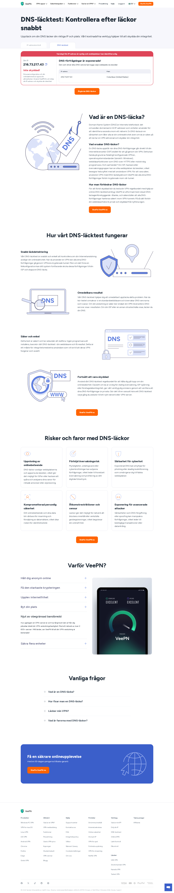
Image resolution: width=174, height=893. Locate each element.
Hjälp (113, 4)
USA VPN (114, 860)
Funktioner (72, 4)
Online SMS (115, 837)
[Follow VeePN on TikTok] (35, 883)
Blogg (45, 861)
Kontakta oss (71, 827)
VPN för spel (93, 842)
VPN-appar (40, 4)
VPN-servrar (47, 856)
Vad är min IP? (116, 823)
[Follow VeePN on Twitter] (28, 883)
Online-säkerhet (94, 832)
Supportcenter (71, 823)
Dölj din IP (114, 827)
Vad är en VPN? (87, 4)
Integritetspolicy (72, 837)
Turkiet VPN (115, 874)
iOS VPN (24, 837)
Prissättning (103, 4)
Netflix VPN (92, 856)
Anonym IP (92, 837)
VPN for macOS (27, 827)
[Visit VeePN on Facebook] (22, 883)
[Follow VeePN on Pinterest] (48, 883)
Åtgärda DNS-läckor (87, 91)
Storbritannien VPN (118, 865)
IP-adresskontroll (34, 45)
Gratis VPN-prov (49, 842)
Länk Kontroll (116, 842)
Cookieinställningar (73, 851)
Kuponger (47, 846)
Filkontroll (114, 846)
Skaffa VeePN (145, 4)
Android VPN (25, 842)
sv (132, 4)
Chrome (24, 846)
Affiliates (137, 823)
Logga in (121, 4)
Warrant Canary (72, 846)
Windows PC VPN (27, 823)
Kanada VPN (115, 870)
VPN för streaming (95, 851)
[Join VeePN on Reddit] (41, 883)
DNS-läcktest (116, 832)
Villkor (68, 842)
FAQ (67, 832)
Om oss (69, 856)
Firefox (23, 851)
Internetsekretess (95, 827)
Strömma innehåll (95, 823)
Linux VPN (24, 832)
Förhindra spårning (95, 846)
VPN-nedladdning (50, 827)
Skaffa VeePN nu (99, 209)
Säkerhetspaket (56, 4)
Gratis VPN (25, 861)
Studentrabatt (49, 851)
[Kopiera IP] (46, 64)
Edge (23, 856)
